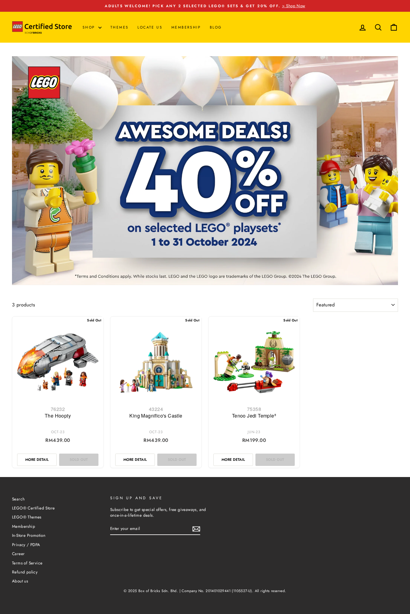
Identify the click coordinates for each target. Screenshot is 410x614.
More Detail (37, 459)
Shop (90, 27)
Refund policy (25, 572)
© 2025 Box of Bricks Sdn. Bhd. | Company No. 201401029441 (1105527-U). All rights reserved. (205, 591)
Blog (216, 27)
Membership (186, 27)
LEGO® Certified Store (33, 508)
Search (18, 499)
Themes (119, 27)
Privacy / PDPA (26, 545)
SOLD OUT (79, 459)
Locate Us (149, 27)
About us (20, 581)
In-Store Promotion (28, 535)
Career (18, 554)
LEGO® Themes (26, 517)
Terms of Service (27, 563)
